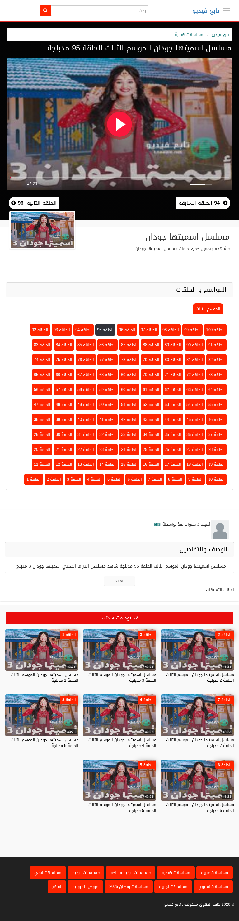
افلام (56, 886)
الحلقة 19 (216, 464)
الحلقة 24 (129, 449)
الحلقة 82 (216, 360)
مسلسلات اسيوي (213, 886)
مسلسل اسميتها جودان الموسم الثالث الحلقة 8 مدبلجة (44, 742)
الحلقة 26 (173, 449)
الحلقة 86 (107, 345)
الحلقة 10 (216, 479)
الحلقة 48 (64, 404)
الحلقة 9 (195, 479)
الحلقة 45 (194, 419)
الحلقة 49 (85, 404)
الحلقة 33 (129, 434)
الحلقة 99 (192, 330)
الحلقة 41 (107, 419)
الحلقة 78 (129, 360)
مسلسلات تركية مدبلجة (130, 872)
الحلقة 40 (85, 419)
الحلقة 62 (173, 390)
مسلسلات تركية (86, 872)
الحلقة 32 (107, 434)
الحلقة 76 (85, 360)
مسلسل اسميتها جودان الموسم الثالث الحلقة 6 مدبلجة (200, 807)
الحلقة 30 (64, 434)
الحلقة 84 (64, 345)
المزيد (119, 581)
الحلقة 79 (151, 360)
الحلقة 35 (173, 434)
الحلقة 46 (216, 419)
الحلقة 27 (194, 449)
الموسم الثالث (208, 309)
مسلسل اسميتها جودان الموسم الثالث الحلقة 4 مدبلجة (122, 742)
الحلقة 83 (42, 345)
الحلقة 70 (151, 375)
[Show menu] (227, 10)
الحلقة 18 (194, 464)
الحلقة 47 (42, 404)
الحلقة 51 (129, 404)
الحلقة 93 (62, 330)
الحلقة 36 (194, 434)
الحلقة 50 (107, 404)
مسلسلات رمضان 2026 (128, 886)
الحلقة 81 (194, 360)
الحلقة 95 (105, 330)
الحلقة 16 (151, 464)
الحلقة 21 (64, 449)
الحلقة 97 (149, 330)
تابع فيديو (205, 11)
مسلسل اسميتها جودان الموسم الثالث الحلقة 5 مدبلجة (122, 807)
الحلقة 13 (85, 464)
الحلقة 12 (64, 464)
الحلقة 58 (85, 390)
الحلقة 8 (175, 479)
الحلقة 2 (54, 479)
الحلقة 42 (129, 419)
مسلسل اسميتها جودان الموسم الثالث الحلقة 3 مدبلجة (122, 677)
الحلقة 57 (64, 390)
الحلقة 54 (194, 404)
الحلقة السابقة (199, 203)
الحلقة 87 (129, 345)
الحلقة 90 (194, 345)
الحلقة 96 (127, 330)
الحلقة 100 (215, 330)
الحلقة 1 (33, 479)
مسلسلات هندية (189, 34)
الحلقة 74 (42, 360)
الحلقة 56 (42, 390)
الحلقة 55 (216, 404)
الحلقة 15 (129, 464)
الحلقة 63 (194, 390)
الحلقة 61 (151, 390)
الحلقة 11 (42, 464)
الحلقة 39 (64, 419)
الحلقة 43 (151, 419)
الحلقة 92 (40, 330)
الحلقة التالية (36, 203)
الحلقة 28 (216, 449)
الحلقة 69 (129, 375)
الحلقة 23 (107, 449)
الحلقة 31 (85, 434)
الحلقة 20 (42, 449)
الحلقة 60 (129, 390)
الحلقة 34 (151, 434)
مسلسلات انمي (47, 872)
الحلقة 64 (216, 390)
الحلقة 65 (42, 375)
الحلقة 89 (173, 345)
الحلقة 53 (173, 404)
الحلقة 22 (85, 449)
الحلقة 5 (114, 479)
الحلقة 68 (107, 375)
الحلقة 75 (64, 360)
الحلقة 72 (194, 375)
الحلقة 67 (85, 375)
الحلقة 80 (173, 360)
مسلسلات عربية (214, 872)
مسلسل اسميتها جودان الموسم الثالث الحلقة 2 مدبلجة (200, 677)
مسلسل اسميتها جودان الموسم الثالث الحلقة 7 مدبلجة (200, 742)
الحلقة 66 (64, 375)
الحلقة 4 (94, 479)
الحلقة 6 (135, 479)
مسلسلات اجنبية (173, 886)
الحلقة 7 (155, 479)
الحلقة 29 (42, 434)
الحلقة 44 (173, 419)
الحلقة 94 (83, 330)
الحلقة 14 (107, 464)
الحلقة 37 (216, 434)
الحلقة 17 (173, 464)
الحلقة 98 (170, 330)
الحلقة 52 (151, 404)
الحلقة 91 (216, 345)
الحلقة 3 (74, 479)
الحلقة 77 (107, 360)
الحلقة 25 (151, 449)
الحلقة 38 (42, 419)
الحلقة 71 (173, 375)
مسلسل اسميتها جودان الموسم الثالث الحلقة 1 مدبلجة (44, 677)
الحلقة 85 (85, 345)
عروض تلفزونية (85, 886)
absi (157, 524)
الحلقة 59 (107, 390)
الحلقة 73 (216, 375)
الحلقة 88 (151, 345)
